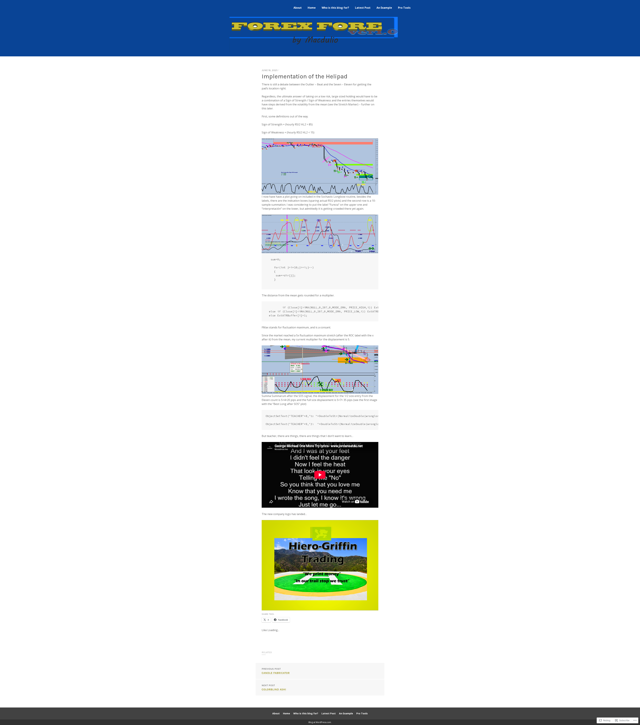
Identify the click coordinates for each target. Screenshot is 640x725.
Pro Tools (404, 8)
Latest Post (362, 8)
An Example (384, 8)
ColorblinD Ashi (274, 687)
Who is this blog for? (335, 8)
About (298, 8)
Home (312, 8)
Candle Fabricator (276, 670)
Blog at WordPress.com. (320, 722)
